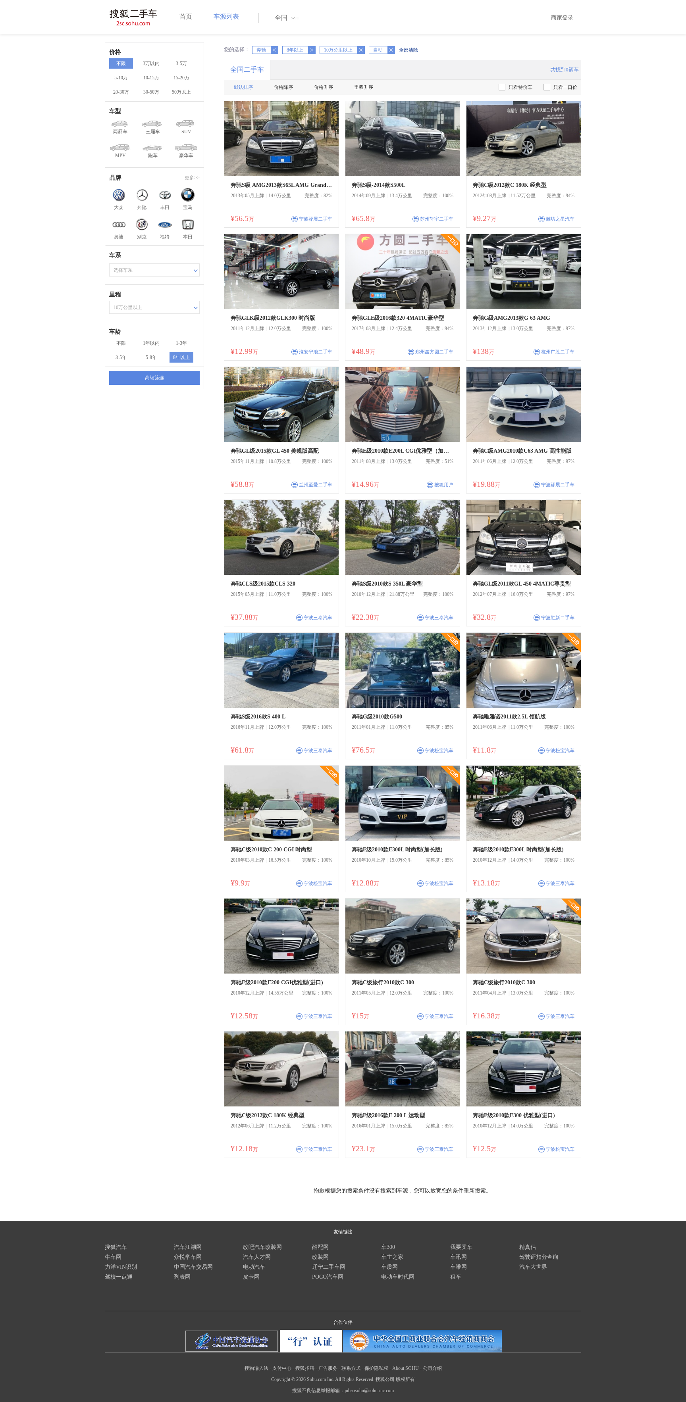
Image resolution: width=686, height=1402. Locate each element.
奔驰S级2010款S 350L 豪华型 (387, 584)
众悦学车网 (188, 1257)
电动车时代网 (397, 1277)
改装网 (320, 1257)
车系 (115, 255)
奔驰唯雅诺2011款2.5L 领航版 (509, 717)
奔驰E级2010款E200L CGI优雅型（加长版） (402, 451)
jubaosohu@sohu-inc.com (369, 1390)
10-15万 (151, 78)
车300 (388, 1247)
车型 (115, 111)
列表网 (182, 1277)
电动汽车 (254, 1267)
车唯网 (458, 1267)
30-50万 (151, 92)
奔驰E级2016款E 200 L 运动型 (388, 1115)
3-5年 (121, 357)
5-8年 (151, 357)
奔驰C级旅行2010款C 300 (383, 982)
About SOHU (405, 1368)
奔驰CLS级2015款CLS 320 (263, 584)
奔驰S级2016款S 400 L (258, 717)
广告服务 (327, 1368)
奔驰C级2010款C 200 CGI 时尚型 (271, 850)
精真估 (527, 1247)
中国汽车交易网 (193, 1267)
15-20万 (181, 78)
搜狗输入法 (256, 1368)
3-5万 (181, 63)
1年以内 (151, 343)
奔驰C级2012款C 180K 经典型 (510, 185)
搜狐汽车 (116, 1247)
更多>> (192, 178)
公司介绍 (432, 1368)
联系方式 (350, 1368)
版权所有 (405, 1379)
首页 (185, 16)
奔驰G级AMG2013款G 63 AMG (511, 318)
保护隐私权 (376, 1368)
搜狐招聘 (304, 1368)
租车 (455, 1277)
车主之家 (392, 1257)
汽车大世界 (533, 1267)
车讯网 (458, 1257)
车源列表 (226, 16)
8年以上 (181, 357)
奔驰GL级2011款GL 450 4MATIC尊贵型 (522, 584)
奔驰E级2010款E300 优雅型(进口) (514, 1115)
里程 (115, 294)
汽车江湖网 (188, 1247)
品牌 (115, 178)
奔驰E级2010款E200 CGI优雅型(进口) (277, 982)
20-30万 (121, 92)
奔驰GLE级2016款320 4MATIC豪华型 (398, 318)
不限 (121, 63)
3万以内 (151, 63)
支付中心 (281, 1368)
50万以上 (181, 92)
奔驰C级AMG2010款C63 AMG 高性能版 (522, 451)
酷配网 (320, 1247)
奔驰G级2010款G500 (377, 717)
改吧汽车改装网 (262, 1247)
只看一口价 (565, 87)
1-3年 (181, 343)
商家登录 (562, 18)
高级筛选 (154, 377)
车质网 (389, 1267)
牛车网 (113, 1257)
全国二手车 (247, 69)
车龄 (115, 331)
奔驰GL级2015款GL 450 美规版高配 (275, 451)
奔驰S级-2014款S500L (378, 185)
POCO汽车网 (327, 1277)
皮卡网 (251, 1277)
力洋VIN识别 (121, 1267)
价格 (115, 52)
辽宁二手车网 (328, 1267)
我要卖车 (461, 1247)
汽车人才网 (257, 1257)
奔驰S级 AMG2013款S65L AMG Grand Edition (281, 185)
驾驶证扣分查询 (538, 1257)
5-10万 (121, 78)
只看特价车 (520, 87)
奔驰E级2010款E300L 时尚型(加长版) (397, 850)
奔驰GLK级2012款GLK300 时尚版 (273, 318)
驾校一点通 (119, 1277)
